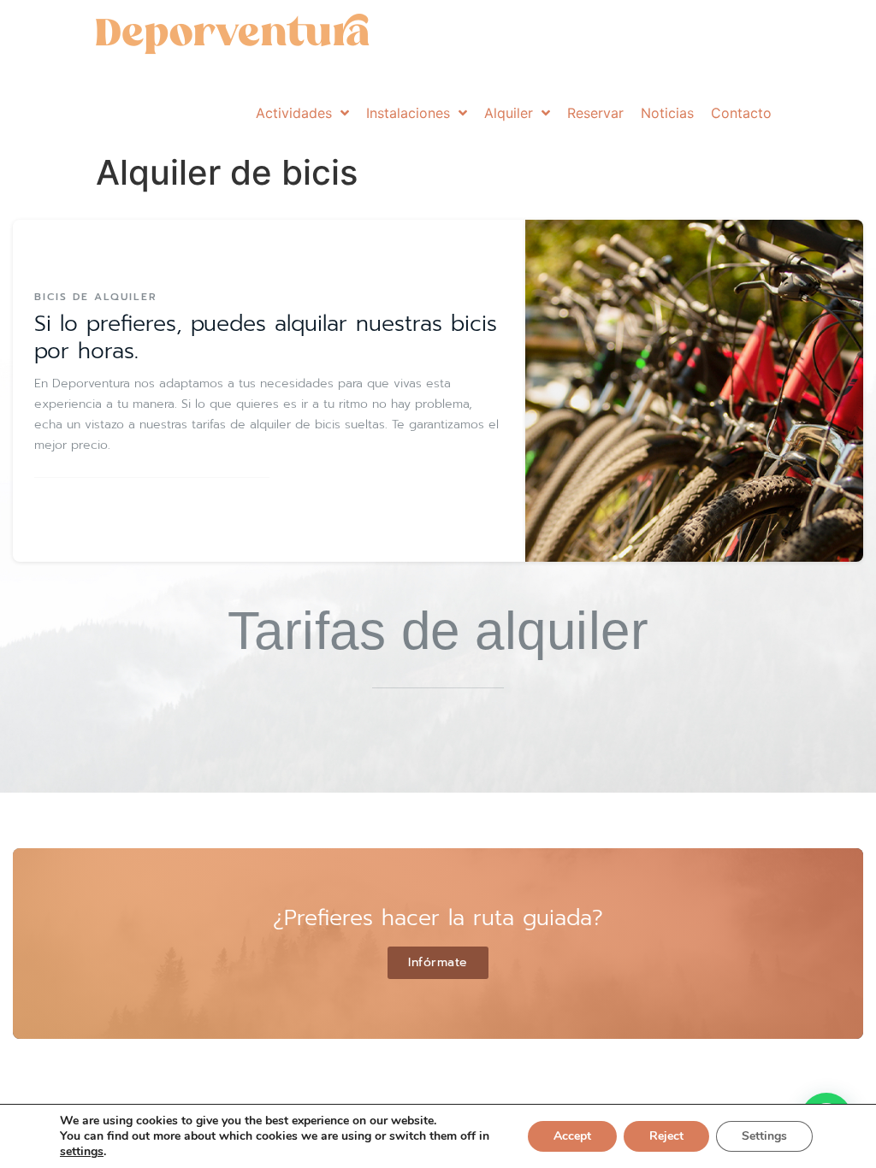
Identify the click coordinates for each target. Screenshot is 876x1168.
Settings (764, 1136)
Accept (572, 1136)
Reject (666, 1136)
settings (82, 1151)
